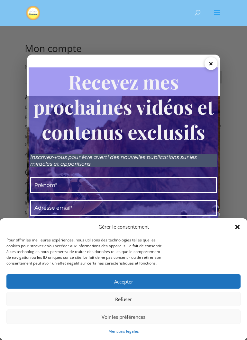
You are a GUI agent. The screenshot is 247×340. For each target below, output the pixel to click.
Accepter (123, 281)
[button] (237, 227)
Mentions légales (123, 331)
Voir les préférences (123, 317)
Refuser (123, 299)
